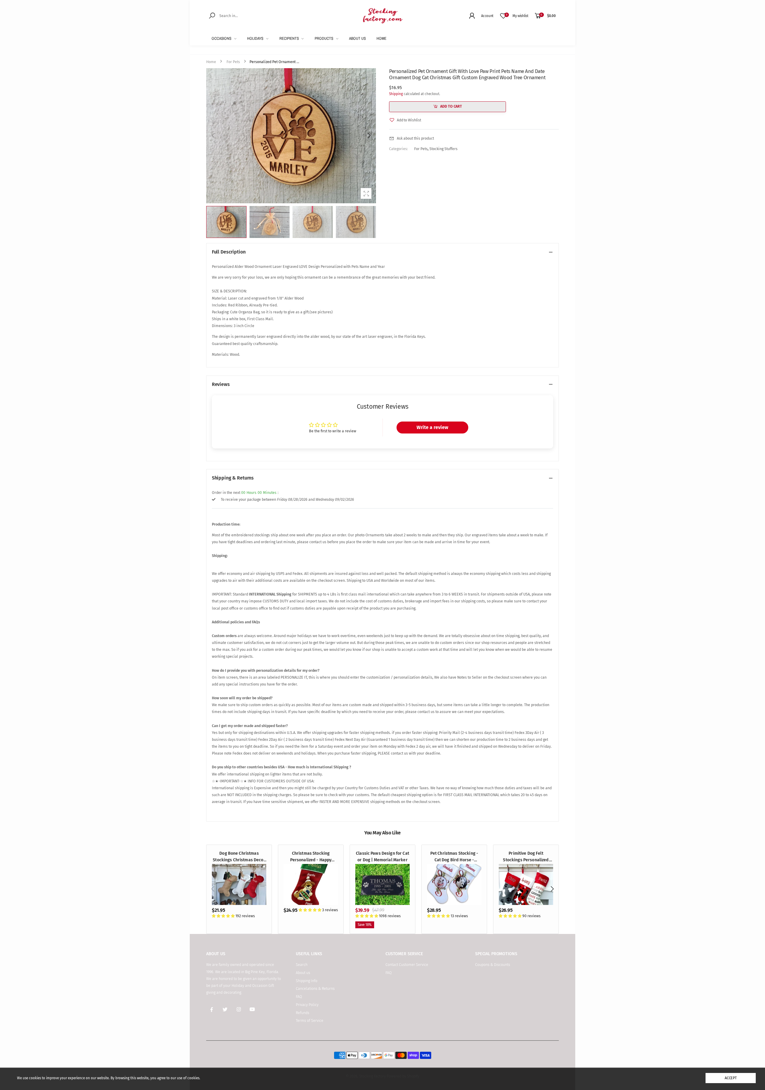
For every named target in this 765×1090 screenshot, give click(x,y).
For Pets (421, 148)
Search (301, 964)
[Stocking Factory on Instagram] (238, 1009)
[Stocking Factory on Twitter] (225, 1009)
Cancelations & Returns (315, 988)
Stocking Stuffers (443, 148)
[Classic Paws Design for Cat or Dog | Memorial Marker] (382, 884)
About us (303, 972)
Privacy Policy (307, 1004)
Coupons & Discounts (492, 964)
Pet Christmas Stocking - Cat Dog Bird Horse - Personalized (454, 860)
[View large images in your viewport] (366, 193)
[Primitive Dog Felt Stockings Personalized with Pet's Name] (526, 884)
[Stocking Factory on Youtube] (252, 1009)
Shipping (396, 94)
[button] (368, 135)
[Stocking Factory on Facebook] (211, 1009)
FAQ (299, 996)
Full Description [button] (229, 252)
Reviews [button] (221, 384)
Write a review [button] (432, 427)
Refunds (302, 1012)
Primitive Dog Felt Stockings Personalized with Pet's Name (526, 860)
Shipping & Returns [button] (233, 478)
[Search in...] (213, 15)
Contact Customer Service (406, 964)
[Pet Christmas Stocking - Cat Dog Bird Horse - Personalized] (454, 884)
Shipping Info (306, 980)
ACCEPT (731, 1078)
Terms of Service (309, 1020)
